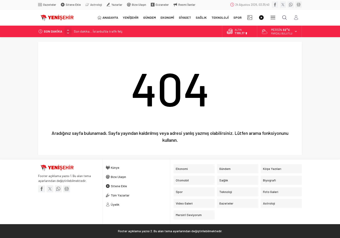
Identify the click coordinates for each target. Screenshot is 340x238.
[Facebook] (275, 4)
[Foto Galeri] (250, 17)
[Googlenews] (298, 4)
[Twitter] (283, 4)
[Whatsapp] (290, 4)
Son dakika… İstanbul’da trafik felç (98, 31)
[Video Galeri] (261, 17)
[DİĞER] (273, 17)
